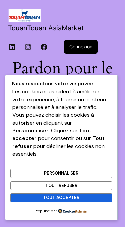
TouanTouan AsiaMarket (46, 28)
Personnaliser (61, 173)
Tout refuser (61, 185)
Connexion (80, 46)
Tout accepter (61, 197)
